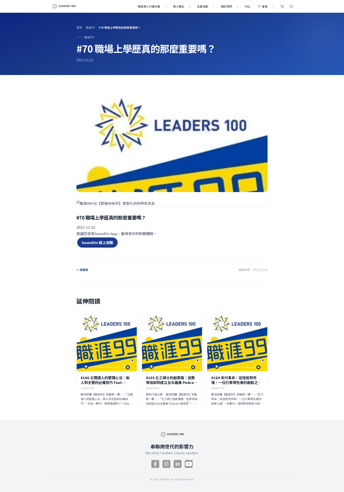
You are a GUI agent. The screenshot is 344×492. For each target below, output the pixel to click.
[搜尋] (291, 6)
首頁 (79, 27)
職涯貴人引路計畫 (149, 6)
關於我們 (226, 6)
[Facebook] (155, 464)
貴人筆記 (178, 6)
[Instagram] (166, 464)
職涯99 (90, 27)
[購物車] (282, 6)
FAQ (247, 6)
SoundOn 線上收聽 (97, 242)
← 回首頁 (82, 270)
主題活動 (202, 6)
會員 (265, 6)
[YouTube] (189, 464)
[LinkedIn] (178, 464)
